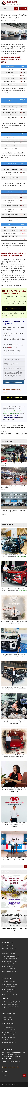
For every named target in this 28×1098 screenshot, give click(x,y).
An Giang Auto (7, 1017)
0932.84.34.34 (21, 689)
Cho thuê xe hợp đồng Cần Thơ (12, 1002)
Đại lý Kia (6, 956)
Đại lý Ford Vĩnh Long (9, 992)
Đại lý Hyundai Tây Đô (10, 951)
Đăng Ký (24, 9)
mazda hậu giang (13, 427)
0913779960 (22, 590)
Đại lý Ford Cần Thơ (9, 946)
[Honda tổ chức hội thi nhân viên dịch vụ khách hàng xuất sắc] (14, 500)
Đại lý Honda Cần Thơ (10, 949)
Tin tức (13, 21)
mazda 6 (18, 411)
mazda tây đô (22, 427)
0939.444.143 (14, 826)
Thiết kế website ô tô (9, 1040)
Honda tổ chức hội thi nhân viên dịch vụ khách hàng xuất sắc (13, 511)
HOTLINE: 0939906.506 (14, 398)
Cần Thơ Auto (15, 2)
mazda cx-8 (15, 413)
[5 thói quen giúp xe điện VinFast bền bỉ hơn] (14, 453)
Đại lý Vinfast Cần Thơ (10, 969)
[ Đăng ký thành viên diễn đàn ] (10, 1067)
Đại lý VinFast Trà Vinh (10, 989)
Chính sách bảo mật (9, 1035)
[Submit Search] (16, 9)
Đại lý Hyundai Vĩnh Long (10, 994)
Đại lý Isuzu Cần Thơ (9, 954)
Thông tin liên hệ (8, 1027)
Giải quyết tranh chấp (9, 1037)
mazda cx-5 (7, 413)
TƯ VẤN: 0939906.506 (14, 309)
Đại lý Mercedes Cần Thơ (10, 961)
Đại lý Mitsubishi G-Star (10, 964)
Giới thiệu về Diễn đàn (10, 1030)
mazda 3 (12, 411)
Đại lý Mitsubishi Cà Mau (10, 984)
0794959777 (14, 724)
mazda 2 (6, 411)
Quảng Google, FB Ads (10, 1043)
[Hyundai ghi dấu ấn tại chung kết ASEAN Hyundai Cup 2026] (14, 476)
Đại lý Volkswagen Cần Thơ (11, 972)
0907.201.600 (20, 656)
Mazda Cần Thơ (14, 956)
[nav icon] (26, 3)
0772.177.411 (21, 859)
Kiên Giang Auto (8, 1020)
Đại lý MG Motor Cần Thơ (10, 959)
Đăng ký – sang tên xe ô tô (11, 1005)
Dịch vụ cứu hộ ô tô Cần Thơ (11, 1007)
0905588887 (19, 623)
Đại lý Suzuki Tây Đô (9, 966)
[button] (14, 892)
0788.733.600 (14, 792)
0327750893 (19, 757)
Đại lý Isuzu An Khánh (9, 982)
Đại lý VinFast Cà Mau (10, 987)
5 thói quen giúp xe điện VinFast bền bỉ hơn (14, 463)
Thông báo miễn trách (10, 1032)
